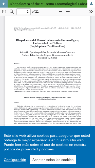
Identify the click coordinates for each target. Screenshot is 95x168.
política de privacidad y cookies (29, 149)
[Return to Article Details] (4, 4)
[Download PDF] (91, 4)
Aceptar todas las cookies (52, 160)
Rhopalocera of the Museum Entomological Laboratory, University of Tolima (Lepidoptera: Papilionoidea (52, 4)
